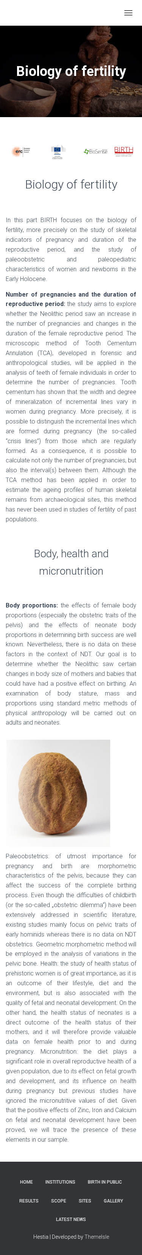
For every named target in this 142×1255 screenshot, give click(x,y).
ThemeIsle (96, 1237)
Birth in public (105, 1182)
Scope (58, 1201)
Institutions (60, 1182)
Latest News (71, 1219)
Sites (85, 1201)
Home (26, 1182)
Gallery (113, 1201)
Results (29, 1201)
